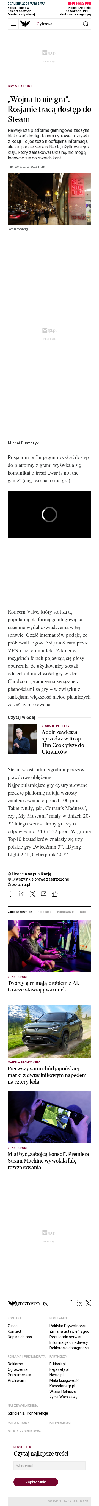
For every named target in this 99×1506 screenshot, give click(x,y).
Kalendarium (60, 1423)
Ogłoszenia (18, 1369)
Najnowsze (65, 912)
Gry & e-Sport (20, 86)
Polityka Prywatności (68, 1326)
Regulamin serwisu (66, 1337)
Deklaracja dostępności (69, 1348)
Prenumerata (19, 1375)
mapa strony (18, 1423)
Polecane (44, 912)
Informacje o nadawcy (69, 1342)
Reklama (15, 1364)
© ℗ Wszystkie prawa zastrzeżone (38, 879)
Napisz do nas (20, 1337)
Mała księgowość (64, 1380)
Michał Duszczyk (23, 443)
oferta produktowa (24, 1431)
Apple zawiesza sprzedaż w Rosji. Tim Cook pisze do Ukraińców (63, 742)
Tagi (82, 912)
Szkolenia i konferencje (28, 1413)
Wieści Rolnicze (63, 1391)
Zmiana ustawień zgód (69, 1331)
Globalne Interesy (55, 725)
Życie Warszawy (64, 1397)
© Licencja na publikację (30, 874)
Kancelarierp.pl (62, 1386)
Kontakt (14, 1331)
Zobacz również (20, 912)
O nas (13, 1326)
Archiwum (17, 1380)
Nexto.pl (57, 1375)
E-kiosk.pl (58, 1364)
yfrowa (45, 24)
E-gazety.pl (59, 1369)
